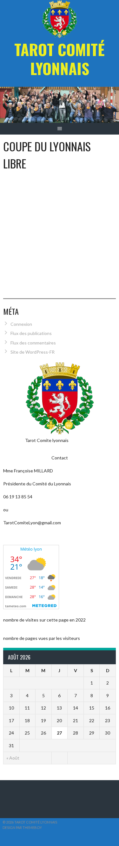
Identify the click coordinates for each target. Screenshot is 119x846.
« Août (12, 758)
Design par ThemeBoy (22, 827)
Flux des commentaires (33, 342)
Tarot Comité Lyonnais (59, 58)
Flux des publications (31, 333)
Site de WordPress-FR (32, 352)
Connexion (21, 324)
